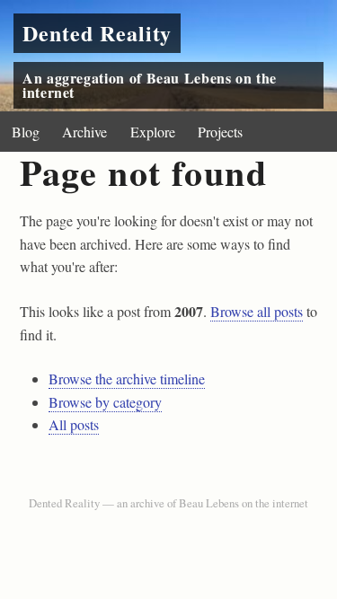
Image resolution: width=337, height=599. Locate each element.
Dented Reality (97, 32)
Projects (220, 131)
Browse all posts (256, 311)
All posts (74, 424)
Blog (26, 131)
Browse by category (105, 401)
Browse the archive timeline (127, 378)
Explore (152, 131)
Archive (84, 131)
